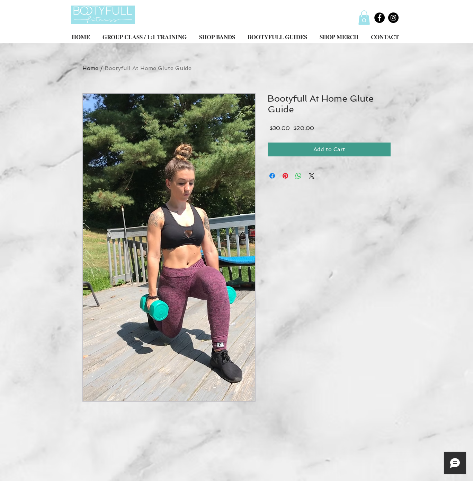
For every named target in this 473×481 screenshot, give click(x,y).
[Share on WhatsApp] (298, 176)
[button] (364, 17)
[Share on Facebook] (272, 176)
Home (90, 68)
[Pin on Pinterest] (285, 176)
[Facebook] (379, 17)
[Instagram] (393, 17)
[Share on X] (311, 176)
